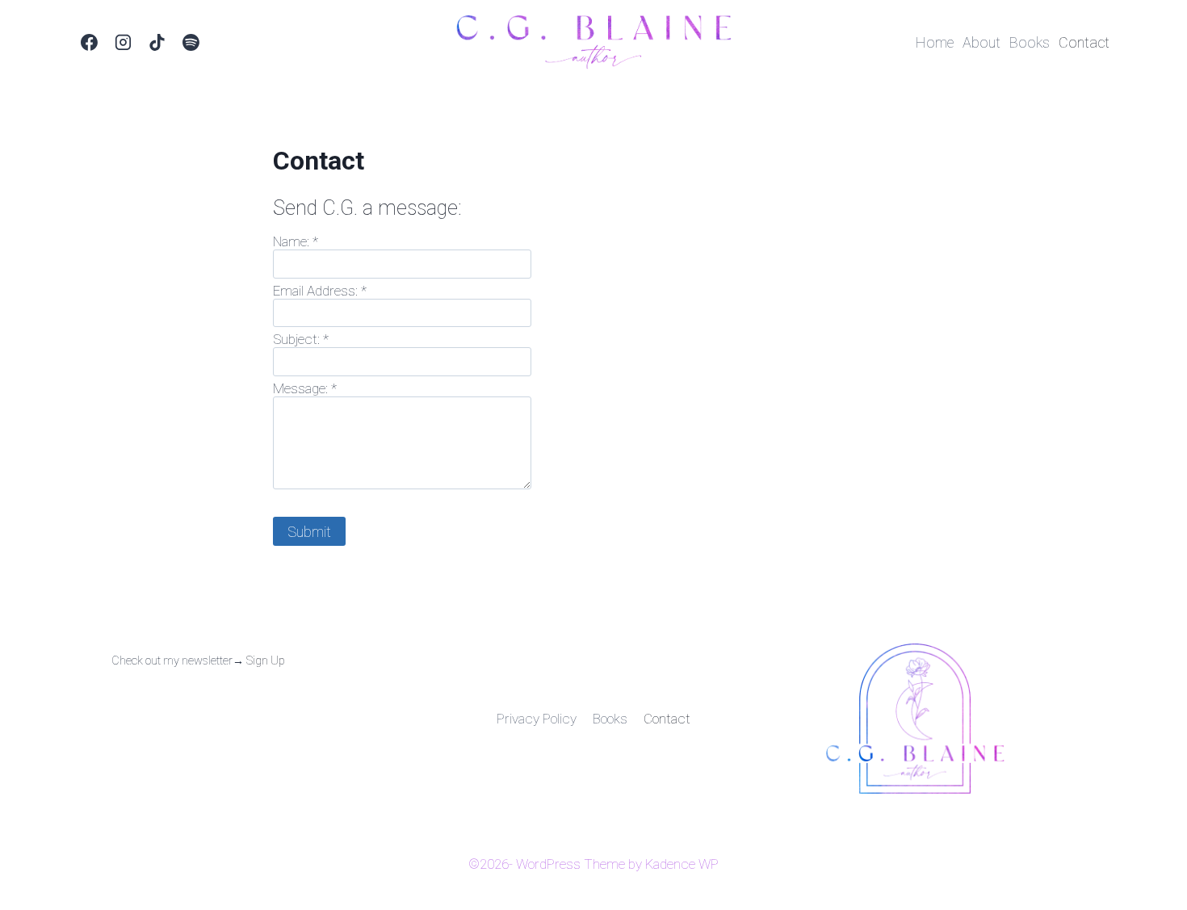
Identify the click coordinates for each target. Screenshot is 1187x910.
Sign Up (265, 661)
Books (1029, 43)
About (981, 43)
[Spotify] (191, 43)
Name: (295, 241)
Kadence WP (682, 864)
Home (935, 43)
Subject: (301, 339)
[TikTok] (157, 43)
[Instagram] (124, 43)
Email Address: (320, 291)
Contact (1084, 43)
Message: (305, 388)
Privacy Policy (537, 719)
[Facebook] (90, 43)
